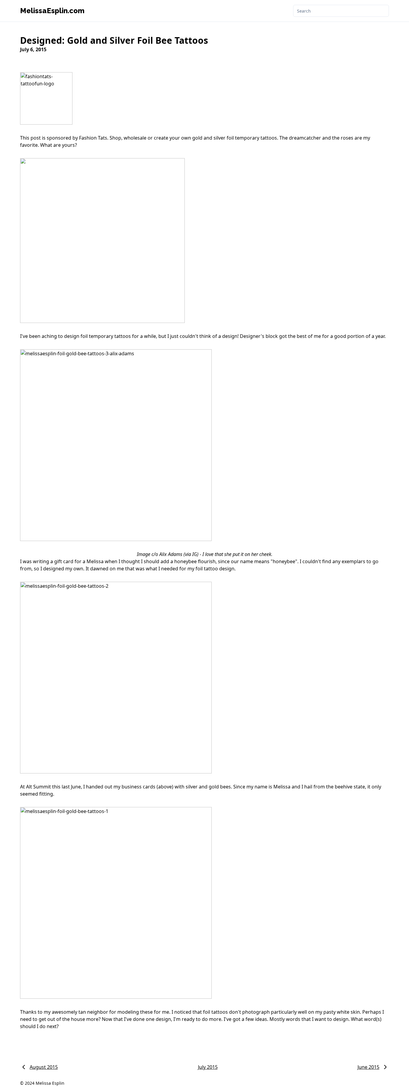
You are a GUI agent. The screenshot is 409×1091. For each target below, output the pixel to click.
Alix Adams (170, 554)
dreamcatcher (305, 138)
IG (194, 554)
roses (347, 138)
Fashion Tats (93, 138)
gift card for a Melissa (79, 561)
